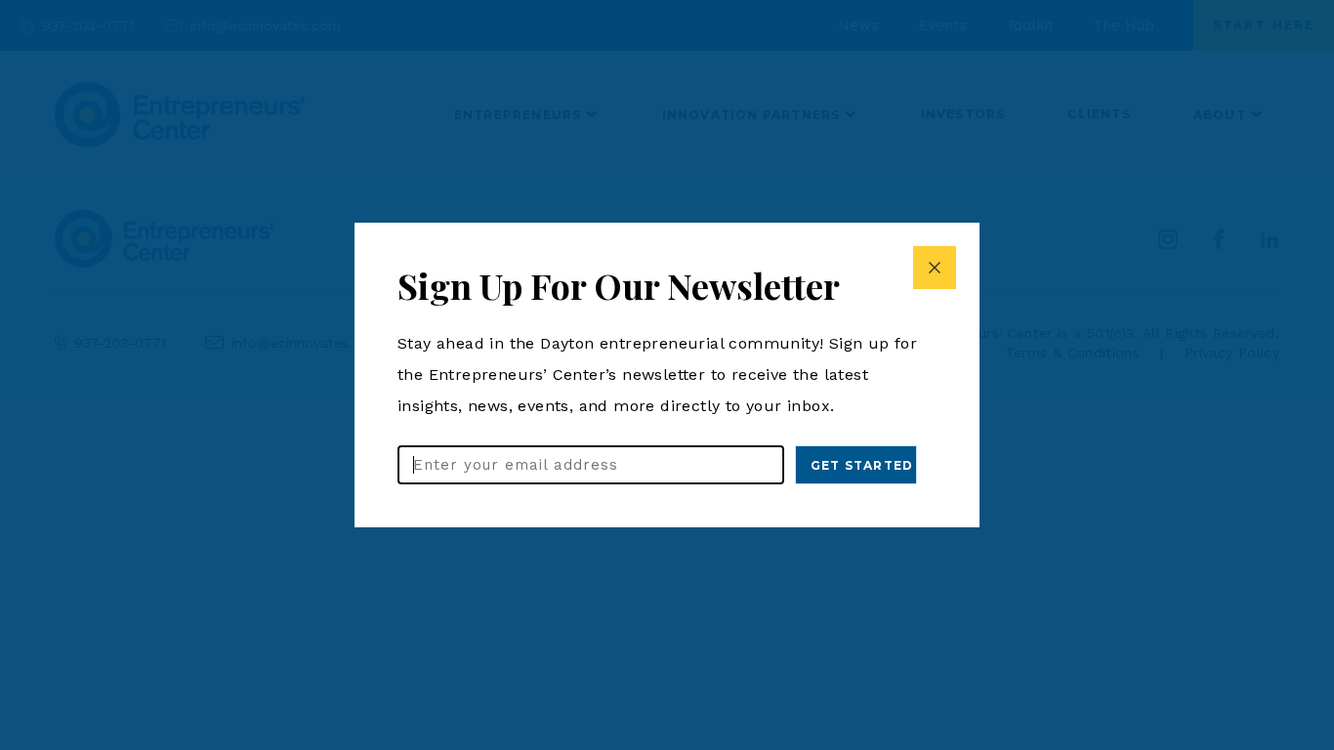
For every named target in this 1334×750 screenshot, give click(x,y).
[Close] (934, 267)
